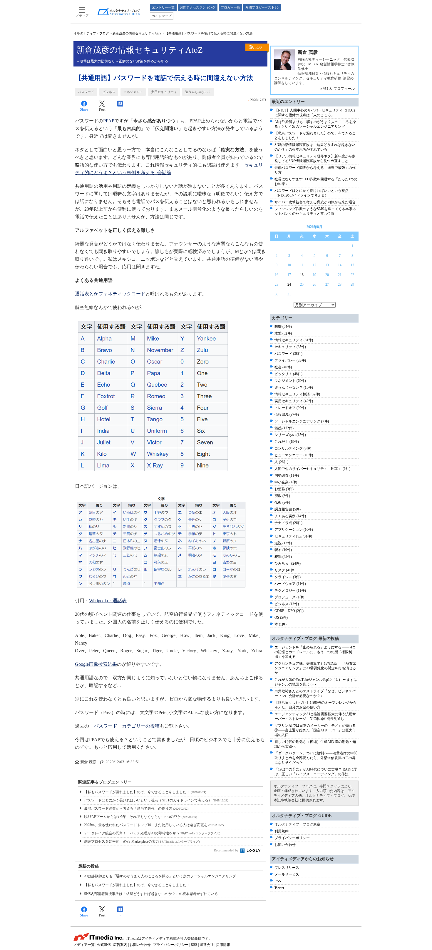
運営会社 (207, 945)
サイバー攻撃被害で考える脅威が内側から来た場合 (315, 202)
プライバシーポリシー (292, 838)
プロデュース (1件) (289, 597)
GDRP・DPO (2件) (289, 611)
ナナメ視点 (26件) (288, 523)
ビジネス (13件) (286, 604)
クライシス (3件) (287, 577)
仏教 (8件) (282, 502)
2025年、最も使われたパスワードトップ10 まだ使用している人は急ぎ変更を (154, 825)
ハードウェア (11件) (290, 584)
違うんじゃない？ (198, 92)
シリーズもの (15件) (290, 435)
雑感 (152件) (284, 428)
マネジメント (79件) (290, 381)
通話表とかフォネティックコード (110, 293)
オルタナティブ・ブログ (91, 33)
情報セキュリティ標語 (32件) (297, 394)
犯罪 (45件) (283, 557)
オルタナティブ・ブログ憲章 (297, 824)
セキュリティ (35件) (290, 347)
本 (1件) (280, 624)
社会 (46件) (283, 367)
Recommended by (227, 850)
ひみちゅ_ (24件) (287, 563)
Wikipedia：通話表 (108, 600)
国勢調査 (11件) (286, 475)
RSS (258, 47)
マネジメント (133, 92)
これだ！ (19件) (286, 442)
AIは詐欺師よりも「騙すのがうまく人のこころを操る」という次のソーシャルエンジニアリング (160, 876)
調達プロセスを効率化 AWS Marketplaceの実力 (142, 841)
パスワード (86, 92)
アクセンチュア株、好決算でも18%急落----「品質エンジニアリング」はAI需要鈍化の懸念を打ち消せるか (315, 668)
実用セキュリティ (164, 92)
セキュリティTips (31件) (293, 536)
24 (289, 284)
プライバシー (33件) (290, 360)
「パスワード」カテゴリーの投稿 (124, 725)
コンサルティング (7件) (292, 448)
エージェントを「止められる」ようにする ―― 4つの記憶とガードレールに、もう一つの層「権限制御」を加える (315, 652)
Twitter (279, 888)
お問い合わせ (285, 845)
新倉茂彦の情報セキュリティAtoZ (137, 33)
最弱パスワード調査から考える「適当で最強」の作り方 (136, 808)
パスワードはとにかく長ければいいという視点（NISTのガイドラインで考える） (156, 800)
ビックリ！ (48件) (288, 374)
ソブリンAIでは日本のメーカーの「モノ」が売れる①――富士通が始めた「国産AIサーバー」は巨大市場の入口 (315, 730)
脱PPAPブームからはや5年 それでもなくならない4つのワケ (140, 817)
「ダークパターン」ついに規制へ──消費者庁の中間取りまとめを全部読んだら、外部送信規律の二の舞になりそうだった (315, 758)
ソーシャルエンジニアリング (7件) (301, 421)
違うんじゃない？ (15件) (293, 387)
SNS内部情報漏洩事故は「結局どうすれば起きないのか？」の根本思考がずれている (151, 894)
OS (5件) (281, 617)
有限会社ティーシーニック (319, 59)
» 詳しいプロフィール (337, 88)
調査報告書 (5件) (287, 509)
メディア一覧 (84, 945)
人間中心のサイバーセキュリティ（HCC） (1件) (312, 469)
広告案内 (120, 945)
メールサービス (286, 874)
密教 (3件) (282, 496)
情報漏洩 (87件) (286, 414)
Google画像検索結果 (96, 664)
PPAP (108, 120)
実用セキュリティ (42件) (293, 401)
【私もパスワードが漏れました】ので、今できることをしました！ (145, 792)
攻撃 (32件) (283, 333)
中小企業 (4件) (285, 482)
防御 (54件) (283, 327)
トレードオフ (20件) (290, 408)
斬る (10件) (283, 550)
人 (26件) (281, 462)
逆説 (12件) (283, 543)
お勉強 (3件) (284, 489)
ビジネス (108, 92)
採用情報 (223, 945)
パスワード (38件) (288, 354)
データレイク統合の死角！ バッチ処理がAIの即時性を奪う (152, 833)
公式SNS (104, 945)
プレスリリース (286, 868)
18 (302, 275)
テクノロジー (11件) (290, 590)
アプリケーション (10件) (293, 530)
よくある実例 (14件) (290, 516)
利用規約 (281, 831)
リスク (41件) (284, 570)
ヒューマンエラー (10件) (293, 455)
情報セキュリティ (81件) (293, 340)
